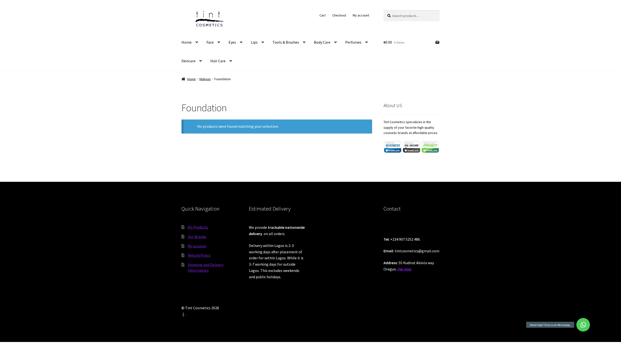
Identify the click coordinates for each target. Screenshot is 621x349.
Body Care (322, 42)
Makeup (205, 79)
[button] (583, 325)
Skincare (188, 60)
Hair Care (218, 60)
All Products (198, 227)
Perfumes (353, 42)
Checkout (339, 15)
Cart (322, 15)
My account (361, 15)
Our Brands (197, 236)
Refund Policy (199, 255)
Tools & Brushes (285, 42)
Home (186, 42)
